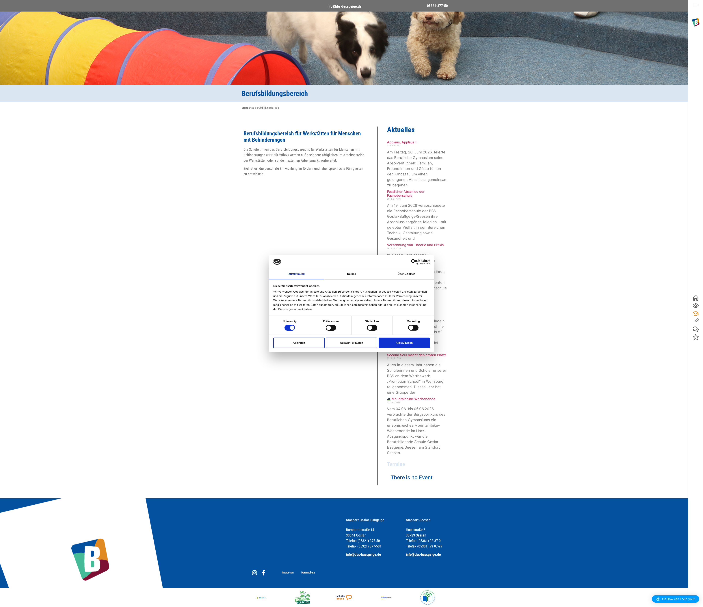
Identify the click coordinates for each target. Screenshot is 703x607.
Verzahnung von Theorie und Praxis (415, 245)
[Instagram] (254, 573)
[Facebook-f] (263, 573)
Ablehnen (299, 342)
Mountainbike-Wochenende (413, 399)
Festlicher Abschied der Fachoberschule (406, 194)
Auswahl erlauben (351, 342)
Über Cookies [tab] (406, 273)
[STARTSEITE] (695, 298)
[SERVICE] (695, 321)
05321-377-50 (437, 5)
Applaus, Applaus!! (401, 142)
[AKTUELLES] (695, 337)
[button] (675, 599)
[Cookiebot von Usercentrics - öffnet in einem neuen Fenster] (414, 262)
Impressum (288, 572)
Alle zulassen (404, 342)
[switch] (331, 328)
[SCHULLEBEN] (695, 329)
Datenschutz (308, 572)
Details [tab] (351, 273)
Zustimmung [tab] (297, 273)
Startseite (247, 107)
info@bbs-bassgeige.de (344, 6)
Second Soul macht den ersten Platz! (416, 355)
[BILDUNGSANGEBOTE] (695, 314)
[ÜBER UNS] (695, 306)
